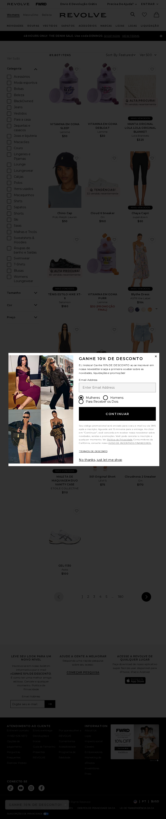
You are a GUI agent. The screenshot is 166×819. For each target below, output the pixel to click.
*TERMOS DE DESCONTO (93, 451)
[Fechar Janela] (155, 356)
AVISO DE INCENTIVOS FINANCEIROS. (129, 443)
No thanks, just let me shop (100, 460)
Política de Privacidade (120, 439)
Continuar (117, 414)
